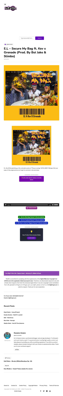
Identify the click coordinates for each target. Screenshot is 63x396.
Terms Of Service (54, 385)
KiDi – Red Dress (8, 317)
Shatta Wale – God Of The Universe (14, 323)
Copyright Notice (33, 385)
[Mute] (53, 205)
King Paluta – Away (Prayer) (12, 312)
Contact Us (14, 385)
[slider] (56, 204)
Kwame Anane (20, 333)
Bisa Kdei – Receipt (9, 320)
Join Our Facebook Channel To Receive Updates (32, 220)
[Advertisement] (31, 24)
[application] (31, 204)
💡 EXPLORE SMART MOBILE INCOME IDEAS (31, 178)
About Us (6, 385)
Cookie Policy (22, 385)
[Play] (6, 205)
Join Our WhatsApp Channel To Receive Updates (32, 217)
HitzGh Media (17, 391)
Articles (17, 349)
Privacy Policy (43, 385)
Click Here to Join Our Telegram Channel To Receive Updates (32, 223)
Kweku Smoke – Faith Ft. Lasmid (13, 315)
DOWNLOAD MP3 (32, 208)
